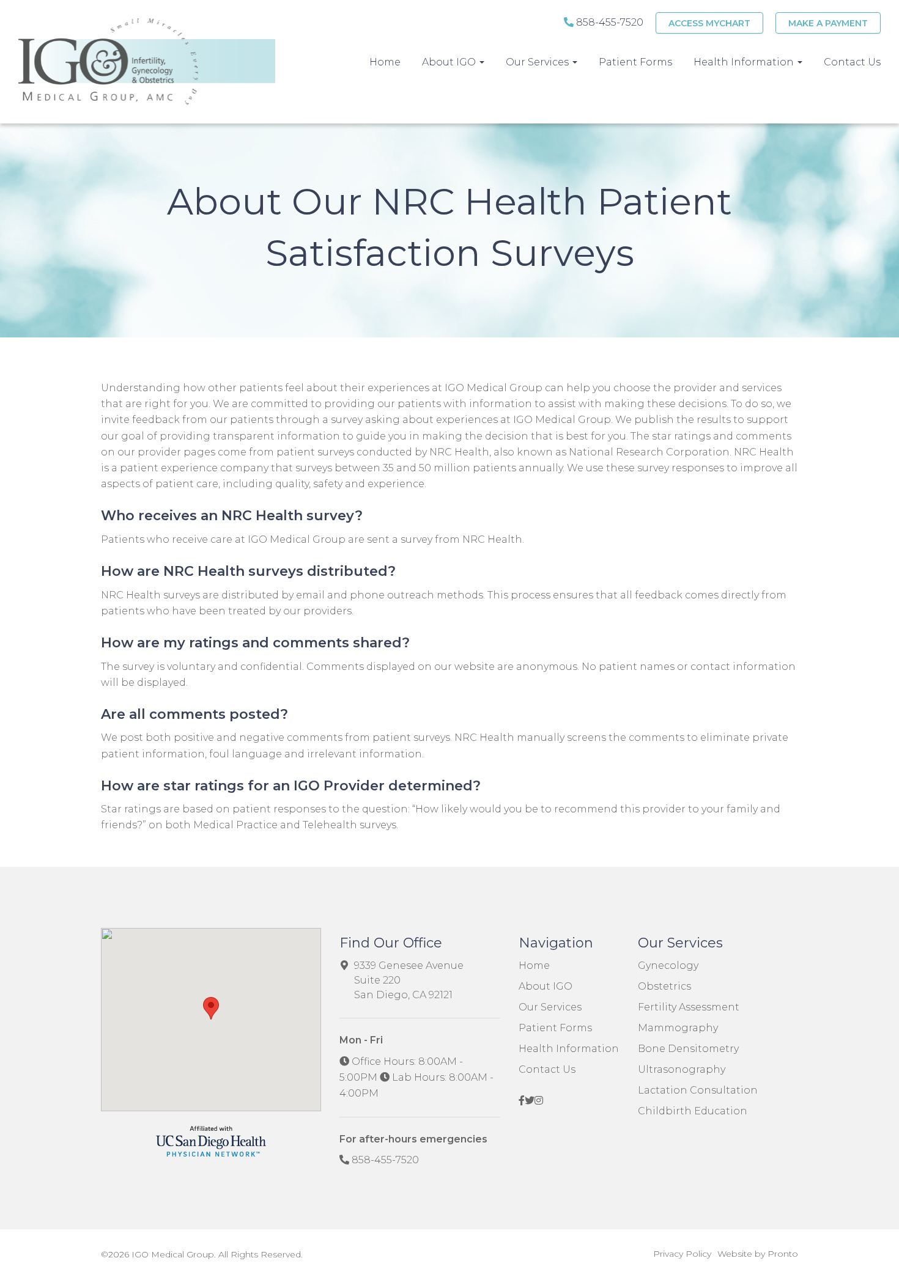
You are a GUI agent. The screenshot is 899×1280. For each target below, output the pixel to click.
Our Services (538, 62)
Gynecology (668, 965)
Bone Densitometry (688, 1048)
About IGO (545, 986)
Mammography (678, 1028)
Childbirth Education (692, 1111)
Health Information (569, 1048)
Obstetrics (664, 986)
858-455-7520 (608, 22)
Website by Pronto (757, 1253)
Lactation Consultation (698, 1090)
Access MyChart (709, 23)
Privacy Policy (682, 1253)
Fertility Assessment (688, 1007)
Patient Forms (635, 62)
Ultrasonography (681, 1069)
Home (385, 62)
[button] (211, 1008)
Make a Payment (828, 23)
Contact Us (852, 62)
